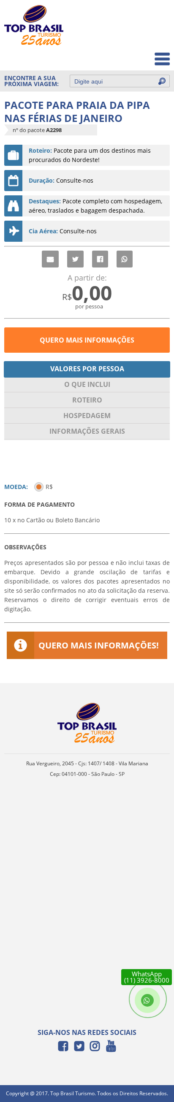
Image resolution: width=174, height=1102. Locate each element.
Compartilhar (100, 259)
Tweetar (75, 259)
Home (155, 18)
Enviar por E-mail (50, 259)
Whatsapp (125, 259)
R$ (49, 487)
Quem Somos (145, 36)
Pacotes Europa (141, 55)
